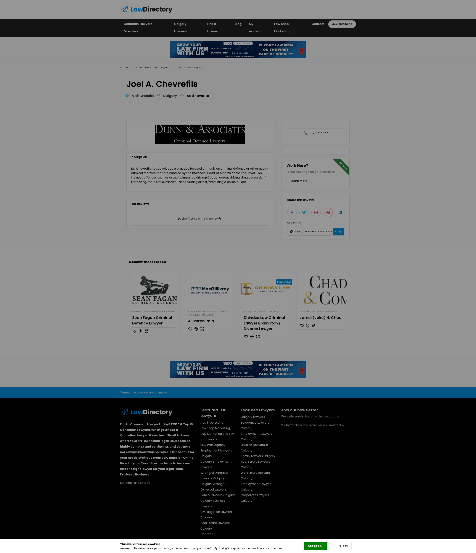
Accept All (316, 546)
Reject (343, 546)
